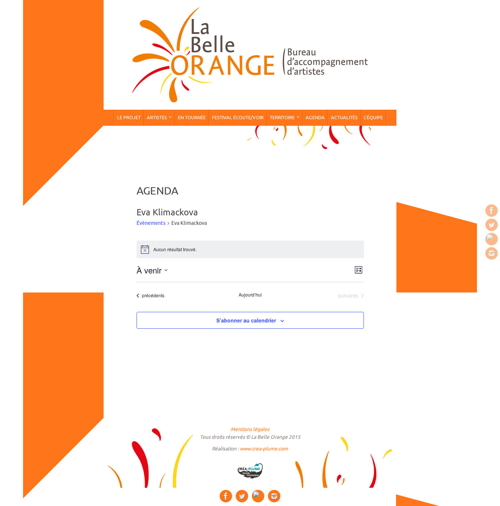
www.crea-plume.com (264, 449)
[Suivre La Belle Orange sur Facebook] (491, 210)
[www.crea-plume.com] (250, 471)
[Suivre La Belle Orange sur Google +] (491, 239)
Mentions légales (250, 429)
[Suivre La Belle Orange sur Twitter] (491, 225)
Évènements (151, 223)
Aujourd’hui (250, 295)
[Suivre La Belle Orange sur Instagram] (491, 253)
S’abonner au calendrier (246, 320)
